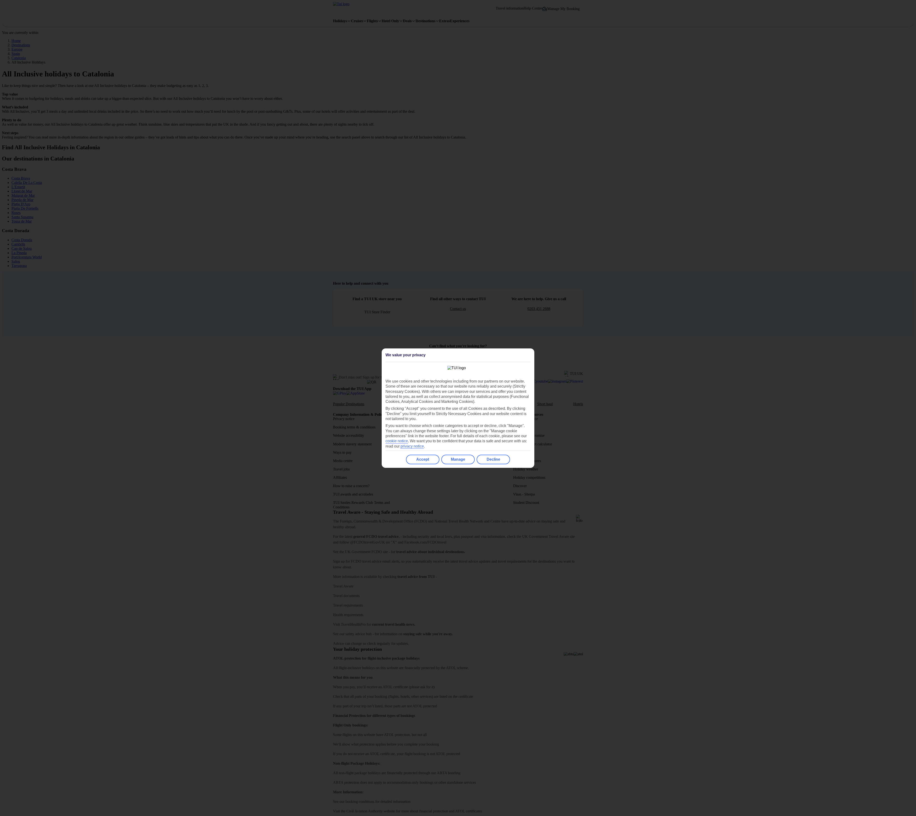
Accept (422, 459)
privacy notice (412, 446)
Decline (493, 459)
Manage (458, 459)
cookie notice (396, 441)
